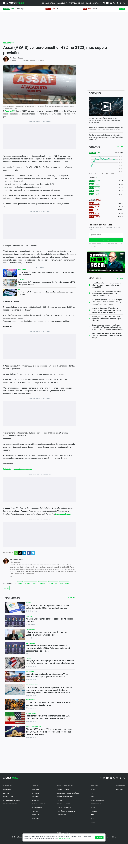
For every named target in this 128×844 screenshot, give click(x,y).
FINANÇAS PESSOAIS (38, 804)
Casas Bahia (62, 3)
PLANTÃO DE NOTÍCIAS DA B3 (66, 811)
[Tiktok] (121, 3)
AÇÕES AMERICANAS (97, 800)
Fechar (99, 837)
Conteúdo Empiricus (33, 685)
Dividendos (22, 270)
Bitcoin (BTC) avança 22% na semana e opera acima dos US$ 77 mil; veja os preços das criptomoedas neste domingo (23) (49, 732)
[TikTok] (121, 778)
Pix (19, 289)
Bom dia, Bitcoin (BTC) (33, 726)
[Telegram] (117, 3)
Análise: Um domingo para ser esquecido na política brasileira (49, 620)
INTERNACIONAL (37, 807)
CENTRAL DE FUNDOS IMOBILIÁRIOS (68, 793)
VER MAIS (120, 147)
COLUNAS (60, 800)
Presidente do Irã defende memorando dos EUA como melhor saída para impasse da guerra (48, 717)
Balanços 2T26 (92, 3)
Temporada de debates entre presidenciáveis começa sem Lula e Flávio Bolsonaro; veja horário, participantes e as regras (48, 648)
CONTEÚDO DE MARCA (64, 807)
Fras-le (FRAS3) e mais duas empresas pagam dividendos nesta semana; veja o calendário (46, 273)
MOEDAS (93, 807)
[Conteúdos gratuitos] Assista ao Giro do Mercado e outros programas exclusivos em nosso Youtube (104, 120)
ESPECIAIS (35, 818)
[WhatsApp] (114, 3)
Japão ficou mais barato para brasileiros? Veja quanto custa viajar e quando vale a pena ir (47, 675)
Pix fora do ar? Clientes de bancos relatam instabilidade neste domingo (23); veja (45, 293)
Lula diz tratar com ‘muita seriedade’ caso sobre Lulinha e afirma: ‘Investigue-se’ (48, 633)
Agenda (28, 658)
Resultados (8, 43)
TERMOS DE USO (8, 797)
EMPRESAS (35, 793)
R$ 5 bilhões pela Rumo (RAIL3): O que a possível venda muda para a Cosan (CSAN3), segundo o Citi (106, 293)
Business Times (30, 583)
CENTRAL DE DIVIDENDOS (64, 797)
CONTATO (6, 793)
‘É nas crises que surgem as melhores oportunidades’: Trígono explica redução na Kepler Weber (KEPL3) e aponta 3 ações (107, 327)
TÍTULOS (93, 822)
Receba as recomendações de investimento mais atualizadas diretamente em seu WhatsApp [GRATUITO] (106, 137)
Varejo (6, 588)
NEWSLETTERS (61, 815)
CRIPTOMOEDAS (96, 804)
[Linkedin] (111, 3)
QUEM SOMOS (7, 786)
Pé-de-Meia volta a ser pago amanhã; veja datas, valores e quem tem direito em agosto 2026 (107, 285)
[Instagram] (104, 3)
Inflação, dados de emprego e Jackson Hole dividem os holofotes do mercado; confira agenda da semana (50, 661)
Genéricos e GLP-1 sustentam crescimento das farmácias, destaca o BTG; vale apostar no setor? (46, 283)
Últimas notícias (48, 3)
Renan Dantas (18, 58)
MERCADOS (35, 789)
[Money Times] (16, 3)
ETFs (92, 818)
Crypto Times (30, 700)
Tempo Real (64, 583)
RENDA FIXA (35, 800)
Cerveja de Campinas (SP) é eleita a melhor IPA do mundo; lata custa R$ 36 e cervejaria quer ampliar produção (106, 310)
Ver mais (120, 278)
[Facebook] (101, 3)
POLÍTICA (35, 811)
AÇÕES (93, 789)
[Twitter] (124, 3)
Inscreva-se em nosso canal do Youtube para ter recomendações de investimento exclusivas (105, 129)
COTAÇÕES (94, 786)
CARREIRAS (35, 815)
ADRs (92, 815)
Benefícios (29, 603)
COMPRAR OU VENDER (63, 804)
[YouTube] (107, 3)
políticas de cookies (64, 838)
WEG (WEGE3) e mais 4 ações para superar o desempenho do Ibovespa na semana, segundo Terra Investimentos (107, 302)
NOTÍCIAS (35, 786)
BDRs (92, 797)
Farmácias (21, 279)
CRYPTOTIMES (120, 786)
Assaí (20, 583)
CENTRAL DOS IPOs (63, 789)
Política (29, 616)
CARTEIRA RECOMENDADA (65, 786)
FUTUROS (94, 811)
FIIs (92, 793)
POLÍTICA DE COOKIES (10, 804)
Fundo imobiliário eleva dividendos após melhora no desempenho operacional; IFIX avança (107, 335)
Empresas (42, 583)
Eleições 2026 (30, 629)
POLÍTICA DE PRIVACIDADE (11, 800)
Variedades (30, 671)
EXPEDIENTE (7, 789)
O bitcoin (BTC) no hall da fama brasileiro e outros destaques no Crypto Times (49, 703)
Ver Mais (71, 598)
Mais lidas (94, 278)
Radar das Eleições (76, 3)
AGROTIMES (119, 789)
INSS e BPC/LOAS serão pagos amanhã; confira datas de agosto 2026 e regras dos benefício (47, 606)
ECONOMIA (35, 797)
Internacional (31, 713)
